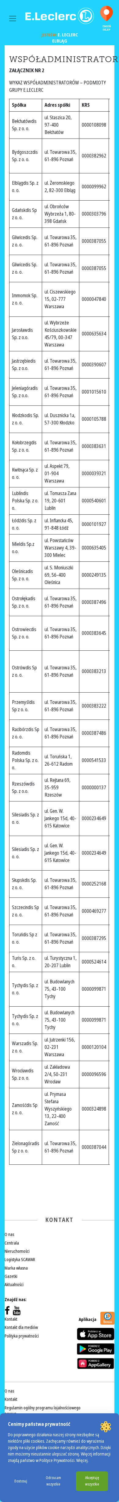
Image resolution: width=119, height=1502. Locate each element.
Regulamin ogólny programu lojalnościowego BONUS (43, 1411)
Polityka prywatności (22, 1336)
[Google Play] (95, 1348)
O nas (9, 1234)
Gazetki (11, 1276)
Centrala (12, 1243)
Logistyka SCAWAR (20, 1259)
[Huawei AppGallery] (95, 1363)
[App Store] (95, 1334)
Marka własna (16, 1268)
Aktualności (14, 1285)
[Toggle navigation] (13, 18)
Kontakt (11, 1319)
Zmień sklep (106, 27)
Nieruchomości (17, 1251)
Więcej (82, 1460)
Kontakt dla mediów (21, 1327)
